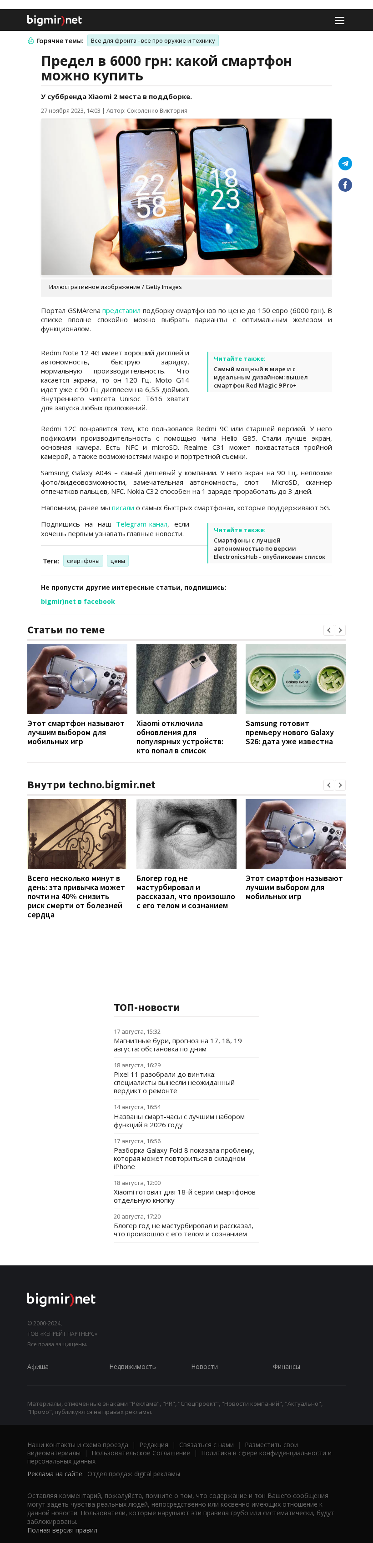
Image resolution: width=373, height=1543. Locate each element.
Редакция (153, 1444)
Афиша (38, 1366)
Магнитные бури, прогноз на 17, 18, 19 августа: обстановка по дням (178, 1044)
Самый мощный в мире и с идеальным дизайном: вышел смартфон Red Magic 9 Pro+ (261, 377)
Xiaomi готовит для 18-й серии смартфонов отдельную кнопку (185, 1196)
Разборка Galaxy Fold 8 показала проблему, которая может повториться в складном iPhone (184, 1158)
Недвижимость (132, 1366)
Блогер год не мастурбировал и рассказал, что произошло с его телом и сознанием (185, 892)
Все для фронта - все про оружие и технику (153, 40)
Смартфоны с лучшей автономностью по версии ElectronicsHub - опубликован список (269, 548)
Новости (204, 1366)
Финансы (286, 1366)
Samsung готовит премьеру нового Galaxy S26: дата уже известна (290, 732)
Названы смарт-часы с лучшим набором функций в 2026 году (179, 1120)
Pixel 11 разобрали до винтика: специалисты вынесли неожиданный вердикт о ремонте (174, 1082)
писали (123, 507)
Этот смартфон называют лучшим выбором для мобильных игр (76, 732)
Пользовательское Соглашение (140, 1452)
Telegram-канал (141, 523)
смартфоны (83, 561)
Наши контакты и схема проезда (77, 1444)
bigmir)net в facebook (78, 601)
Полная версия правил (62, 1530)
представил (121, 310)
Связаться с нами (206, 1444)
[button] (328, 630)
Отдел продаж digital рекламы (133, 1473)
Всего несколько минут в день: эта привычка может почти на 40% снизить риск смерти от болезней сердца (76, 896)
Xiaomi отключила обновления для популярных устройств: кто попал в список (179, 737)
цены (118, 561)
